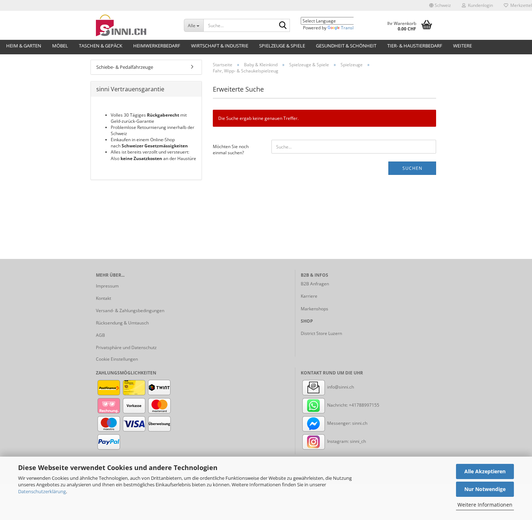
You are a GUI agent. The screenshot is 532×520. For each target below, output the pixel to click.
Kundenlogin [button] (479, 5)
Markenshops (314, 309)
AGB (100, 335)
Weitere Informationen (484, 504)
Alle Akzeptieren (485, 471)
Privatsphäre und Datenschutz (126, 347)
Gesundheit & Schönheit (346, 45)
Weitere (462, 45)
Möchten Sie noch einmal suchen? (231, 149)
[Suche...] (283, 25)
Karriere (309, 296)
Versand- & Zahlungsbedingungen (130, 310)
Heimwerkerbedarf (156, 45)
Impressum (107, 286)
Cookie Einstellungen (117, 359)
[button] (440, 5)
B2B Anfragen (315, 284)
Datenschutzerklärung (42, 491)
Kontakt (103, 298)
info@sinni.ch (340, 387)
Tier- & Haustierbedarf (414, 45)
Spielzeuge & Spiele (282, 45)
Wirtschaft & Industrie (219, 45)
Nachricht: (337, 405)
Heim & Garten (23, 45)
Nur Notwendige (485, 489)
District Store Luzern (321, 333)
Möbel (60, 45)
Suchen (412, 168)
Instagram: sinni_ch (346, 441)
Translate (350, 28)
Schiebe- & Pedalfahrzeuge (124, 67)
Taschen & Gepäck (100, 45)
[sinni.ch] (134, 25)
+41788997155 (364, 405)
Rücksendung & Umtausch (122, 323)
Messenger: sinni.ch (346, 423)
